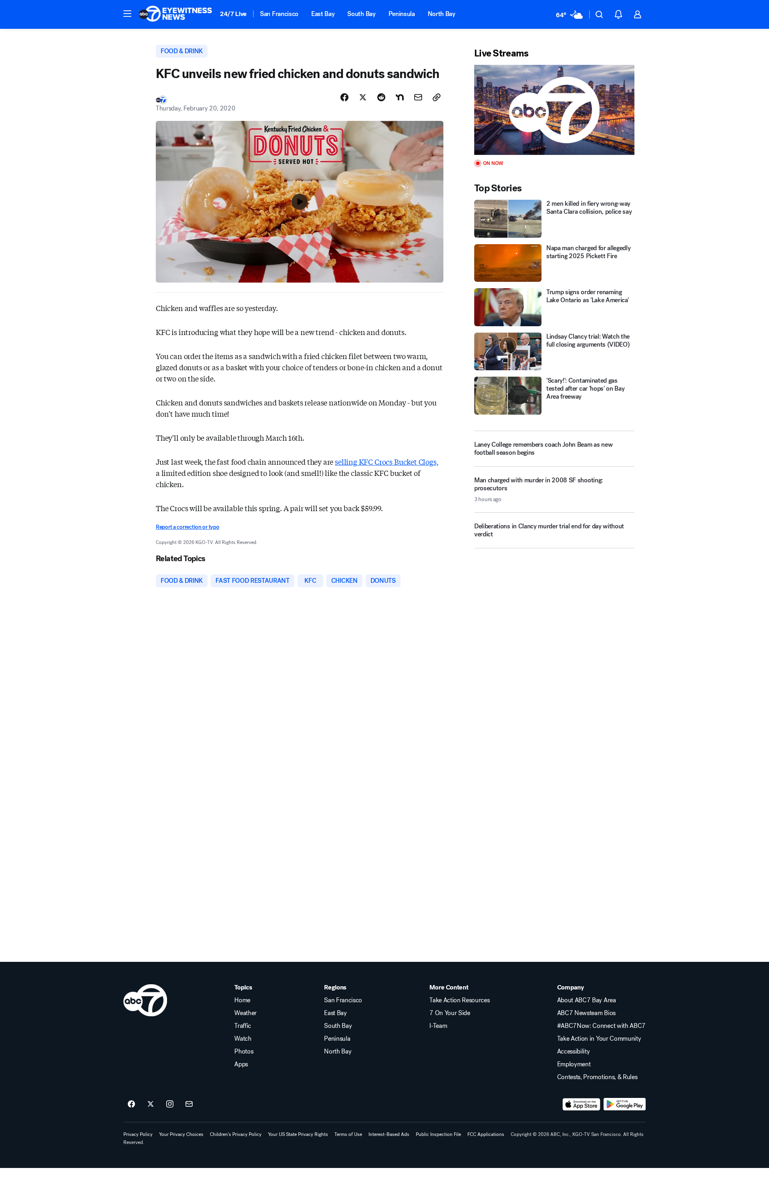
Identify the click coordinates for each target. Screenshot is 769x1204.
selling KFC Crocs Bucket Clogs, (386, 461)
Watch (242, 1038)
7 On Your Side (449, 1013)
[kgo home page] (145, 1000)
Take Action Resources (459, 1000)
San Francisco (279, 14)
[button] (127, 14)
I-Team (438, 1026)
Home (242, 1000)
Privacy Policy (138, 1134)
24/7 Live (233, 14)
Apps (241, 1064)
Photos (243, 1051)
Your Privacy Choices (181, 1134)
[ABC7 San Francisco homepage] (175, 14)
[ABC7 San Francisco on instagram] (170, 1104)
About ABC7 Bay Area (586, 1000)
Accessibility (573, 1051)
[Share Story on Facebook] (344, 97)
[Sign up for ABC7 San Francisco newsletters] (189, 1104)
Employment (574, 1064)
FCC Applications (485, 1134)
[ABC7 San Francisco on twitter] (151, 1104)
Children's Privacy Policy (236, 1134)
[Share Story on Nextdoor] (400, 97)
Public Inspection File (438, 1134)
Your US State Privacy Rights (298, 1134)
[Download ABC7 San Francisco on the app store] (581, 1104)
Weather (245, 1013)
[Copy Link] (436, 97)
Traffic (242, 1026)
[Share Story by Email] (418, 97)
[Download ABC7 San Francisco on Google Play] (625, 1104)
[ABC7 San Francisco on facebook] (131, 1104)
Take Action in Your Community (599, 1038)
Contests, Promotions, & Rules (597, 1077)
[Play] (554, 110)
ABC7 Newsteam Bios (586, 1013)
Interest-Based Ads (388, 1134)
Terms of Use (348, 1134)
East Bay (322, 14)
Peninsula (402, 14)
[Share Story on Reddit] (381, 97)
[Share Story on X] (363, 97)
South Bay (361, 14)
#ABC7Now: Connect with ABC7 (601, 1026)
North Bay (441, 14)
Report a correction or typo (187, 527)
